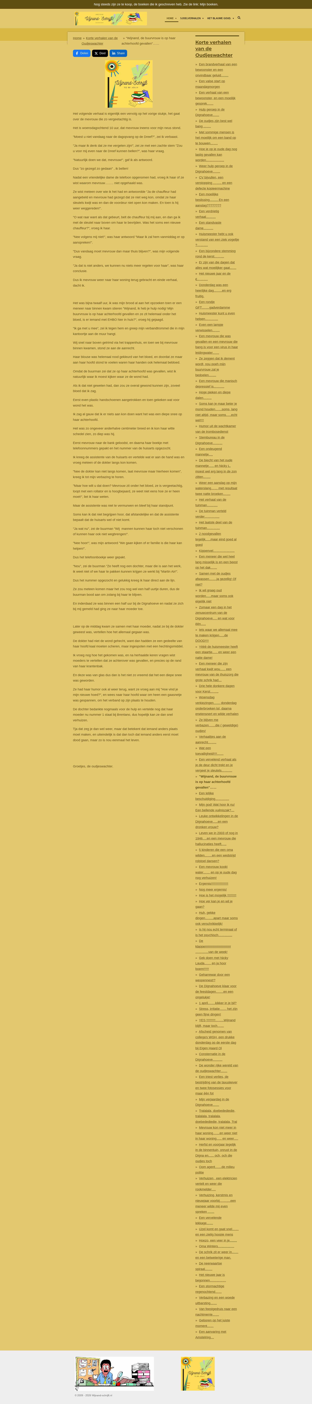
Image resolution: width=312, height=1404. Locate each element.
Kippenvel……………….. (217, 551)
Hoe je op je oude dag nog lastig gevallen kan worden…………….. (216, 154)
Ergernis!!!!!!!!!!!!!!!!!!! (213, 883)
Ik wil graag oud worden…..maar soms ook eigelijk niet (214, 596)
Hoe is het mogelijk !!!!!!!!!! (217, 895)
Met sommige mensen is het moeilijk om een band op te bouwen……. (215, 137)
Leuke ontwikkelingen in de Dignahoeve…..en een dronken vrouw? (216, 821)
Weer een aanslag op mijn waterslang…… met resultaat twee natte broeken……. (216, 488)
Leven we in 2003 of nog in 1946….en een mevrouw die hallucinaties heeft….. (216, 838)
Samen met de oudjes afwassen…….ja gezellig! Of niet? (215, 579)
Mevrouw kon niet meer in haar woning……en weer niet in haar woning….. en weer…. (216, 1133)
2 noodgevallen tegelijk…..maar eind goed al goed (216, 539)
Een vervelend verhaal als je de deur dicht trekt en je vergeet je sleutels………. (215, 765)
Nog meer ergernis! (213, 889)
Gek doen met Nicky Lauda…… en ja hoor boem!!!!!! (211, 963)
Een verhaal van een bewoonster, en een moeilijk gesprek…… (215, 98)
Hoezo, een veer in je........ (218, 1240)
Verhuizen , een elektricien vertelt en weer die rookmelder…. (216, 1184)
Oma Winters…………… (216, 1246)
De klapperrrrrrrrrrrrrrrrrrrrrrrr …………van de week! (213, 946)
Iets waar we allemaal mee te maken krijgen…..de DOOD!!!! (216, 635)
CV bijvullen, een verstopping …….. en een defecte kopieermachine (213, 183)
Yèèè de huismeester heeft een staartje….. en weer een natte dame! (216, 652)
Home (77, 38)
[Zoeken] (239, 18)
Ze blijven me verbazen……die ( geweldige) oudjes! (216, 725)
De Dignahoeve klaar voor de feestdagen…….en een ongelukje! (216, 991)
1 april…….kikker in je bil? (218, 1003)
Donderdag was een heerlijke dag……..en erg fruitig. (213, 290)
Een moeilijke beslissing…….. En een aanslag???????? (212, 199)
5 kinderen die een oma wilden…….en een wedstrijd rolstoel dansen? (215, 855)
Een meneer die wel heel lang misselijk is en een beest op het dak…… (216, 562)
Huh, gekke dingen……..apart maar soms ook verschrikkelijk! (216, 918)
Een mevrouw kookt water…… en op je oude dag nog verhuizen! (216, 872)
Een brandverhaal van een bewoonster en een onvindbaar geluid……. (216, 70)
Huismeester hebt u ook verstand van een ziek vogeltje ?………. (217, 239)
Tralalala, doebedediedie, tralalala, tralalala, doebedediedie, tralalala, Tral (216, 1116)
